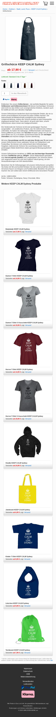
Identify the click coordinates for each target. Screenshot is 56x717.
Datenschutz (28, 671)
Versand (31, 70)
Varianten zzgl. (15, 232)
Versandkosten (28, 681)
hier (51, 660)
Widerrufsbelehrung (28, 677)
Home (5, 9)
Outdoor (12, 9)
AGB (28, 674)
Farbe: (3, 81)
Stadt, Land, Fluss (23, 9)
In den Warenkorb (18, 93)
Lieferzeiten (28, 684)
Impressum (28, 669)
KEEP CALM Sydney (39, 9)
